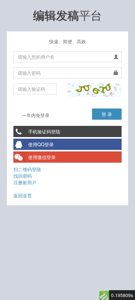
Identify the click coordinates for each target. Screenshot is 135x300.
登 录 (107, 114)
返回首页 (22, 195)
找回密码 (22, 175)
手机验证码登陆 (44, 131)
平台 (67, 15)
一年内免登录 (35, 115)
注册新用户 (24, 182)
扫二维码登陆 (27, 169)
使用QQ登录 (41, 144)
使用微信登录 (42, 157)
